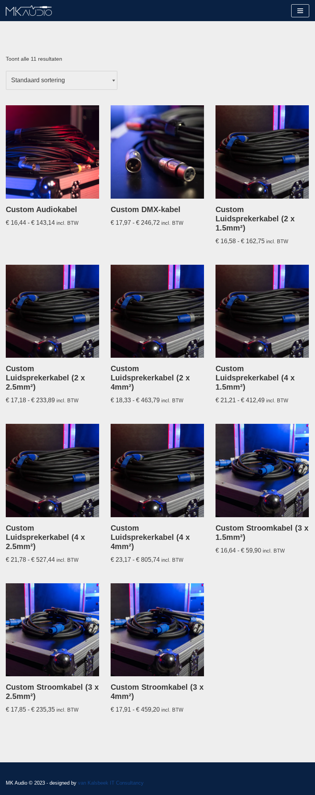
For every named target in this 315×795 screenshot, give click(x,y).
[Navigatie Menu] (300, 10)
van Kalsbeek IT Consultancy (111, 783)
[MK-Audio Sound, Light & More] (29, 10)
